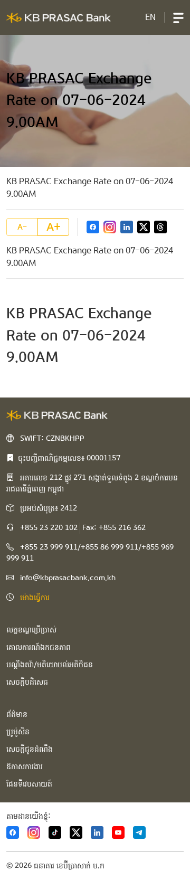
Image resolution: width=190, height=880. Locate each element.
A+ (53, 227)
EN (150, 17)
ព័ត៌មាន (16, 714)
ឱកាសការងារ (24, 766)
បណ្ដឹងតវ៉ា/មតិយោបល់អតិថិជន (49, 664)
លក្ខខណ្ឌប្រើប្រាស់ (31, 630)
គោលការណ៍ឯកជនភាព (38, 647)
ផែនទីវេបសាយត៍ (29, 784)
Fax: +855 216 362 (114, 528)
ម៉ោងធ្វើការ (35, 597)
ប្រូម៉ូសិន (18, 731)
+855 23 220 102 (49, 528)
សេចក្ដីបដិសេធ (27, 682)
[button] (178, 17)
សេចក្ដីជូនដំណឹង (29, 749)
